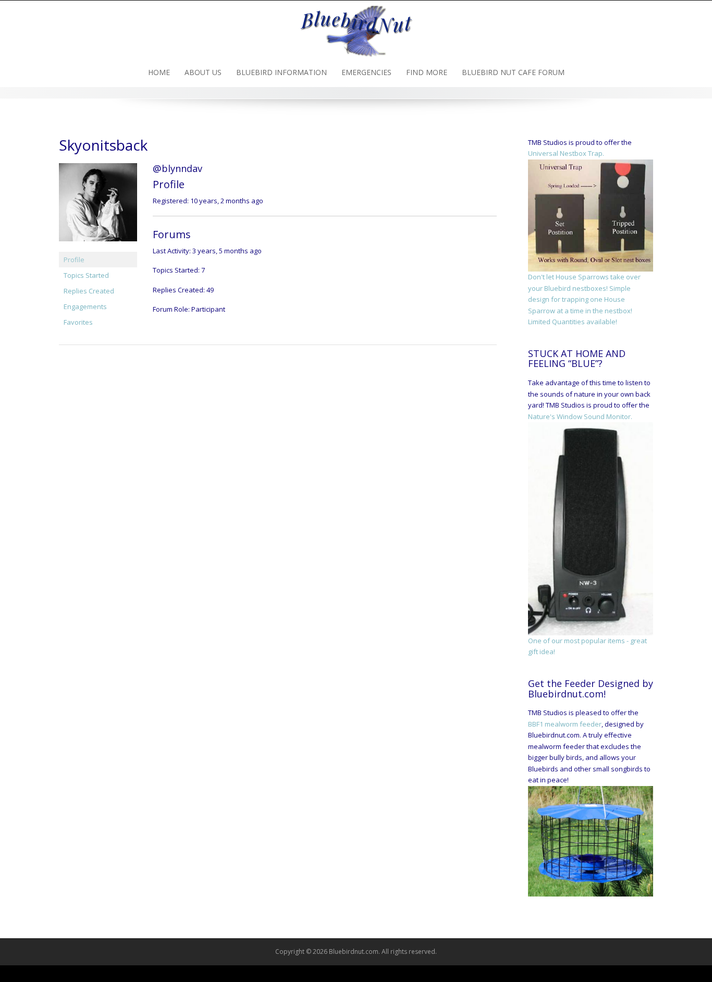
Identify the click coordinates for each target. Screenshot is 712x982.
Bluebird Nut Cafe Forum (513, 72)
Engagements (85, 306)
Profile (74, 259)
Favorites (78, 322)
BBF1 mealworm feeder (564, 724)
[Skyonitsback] (98, 207)
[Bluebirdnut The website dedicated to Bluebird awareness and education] (356, 28)
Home (159, 72)
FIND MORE (426, 72)
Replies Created (89, 291)
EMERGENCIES (366, 72)
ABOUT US (203, 72)
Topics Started (86, 275)
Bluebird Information (281, 72)
